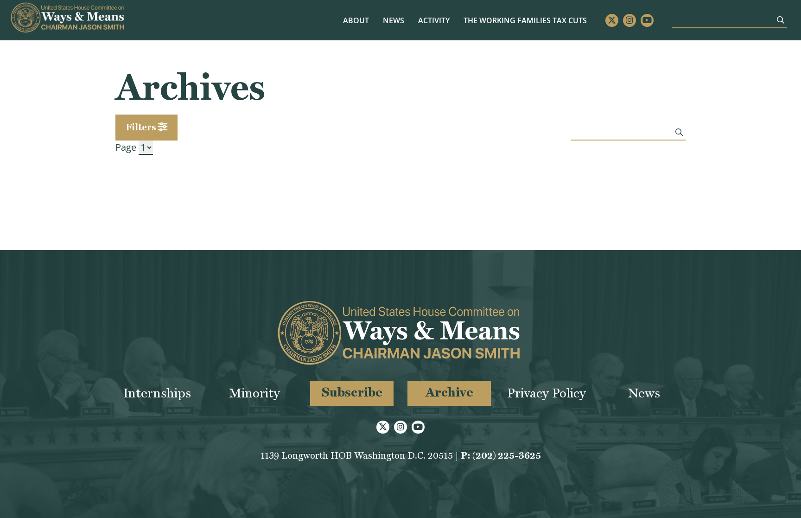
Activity (434, 20)
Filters (142, 127)
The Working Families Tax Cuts (525, 20)
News (393, 20)
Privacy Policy (546, 393)
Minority (254, 393)
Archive (449, 392)
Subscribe (352, 392)
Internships (157, 393)
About (356, 20)
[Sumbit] (780, 20)
